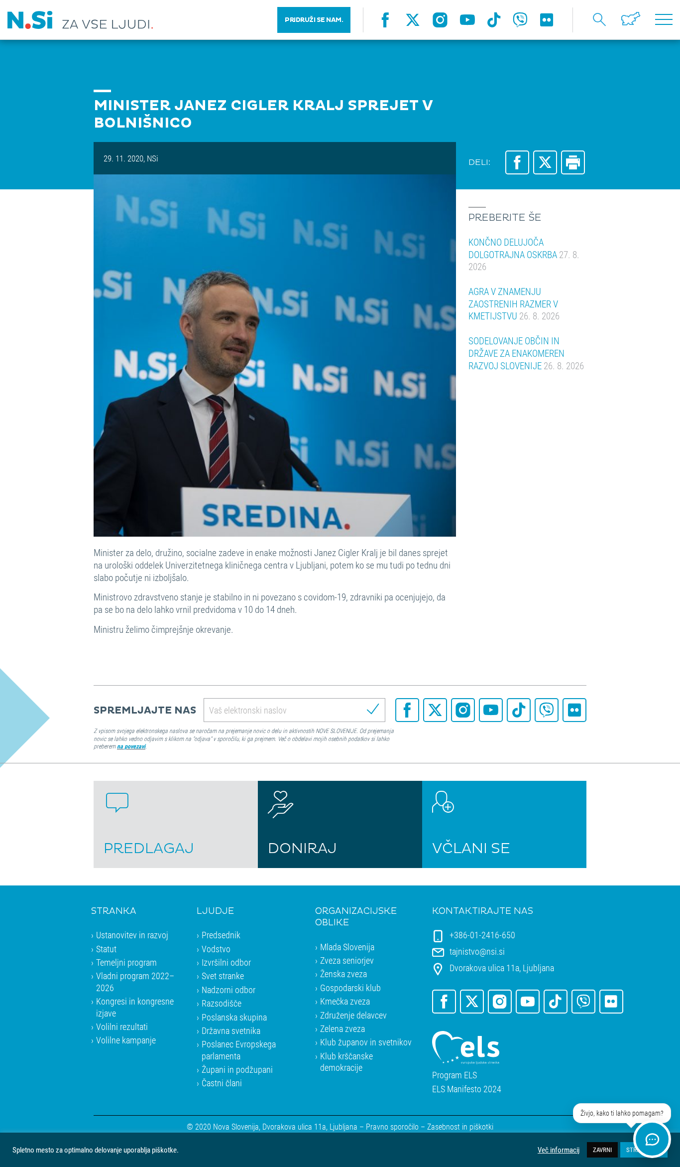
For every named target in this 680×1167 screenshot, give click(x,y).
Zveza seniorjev (347, 960)
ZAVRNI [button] (602, 1149)
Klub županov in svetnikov (366, 1042)
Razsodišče (221, 1003)
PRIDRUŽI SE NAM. (314, 20)
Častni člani (222, 1083)
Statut (106, 949)
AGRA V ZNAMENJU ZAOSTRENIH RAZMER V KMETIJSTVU (514, 303)
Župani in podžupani (237, 1069)
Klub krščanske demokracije (346, 1061)
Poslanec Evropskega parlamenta (239, 1049)
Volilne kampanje (126, 1040)
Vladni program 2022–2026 (135, 981)
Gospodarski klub (350, 988)
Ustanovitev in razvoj (132, 935)
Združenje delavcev (353, 1015)
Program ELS (454, 1075)
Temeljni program (126, 962)
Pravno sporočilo (392, 1126)
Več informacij (558, 1150)
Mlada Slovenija (347, 947)
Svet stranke (223, 976)
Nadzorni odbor (228, 990)
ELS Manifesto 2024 (466, 1089)
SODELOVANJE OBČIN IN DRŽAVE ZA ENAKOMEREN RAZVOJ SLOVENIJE (526, 352)
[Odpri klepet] (652, 1139)
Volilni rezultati (122, 1026)
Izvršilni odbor (226, 962)
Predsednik (221, 935)
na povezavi (131, 746)
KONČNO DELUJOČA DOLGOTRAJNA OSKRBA (523, 254)
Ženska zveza (343, 974)
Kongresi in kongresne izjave (135, 1007)
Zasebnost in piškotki (460, 1126)
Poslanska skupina (234, 1017)
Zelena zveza (342, 1028)
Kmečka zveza (345, 1001)
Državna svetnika (231, 1030)
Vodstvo (216, 949)
